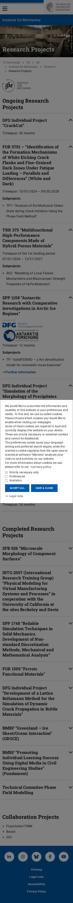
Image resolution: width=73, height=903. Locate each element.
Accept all (17, 488)
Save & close (44, 488)
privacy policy (42, 466)
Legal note (16, 496)
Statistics (15, 480)
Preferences (17, 476)
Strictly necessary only (24, 472)
